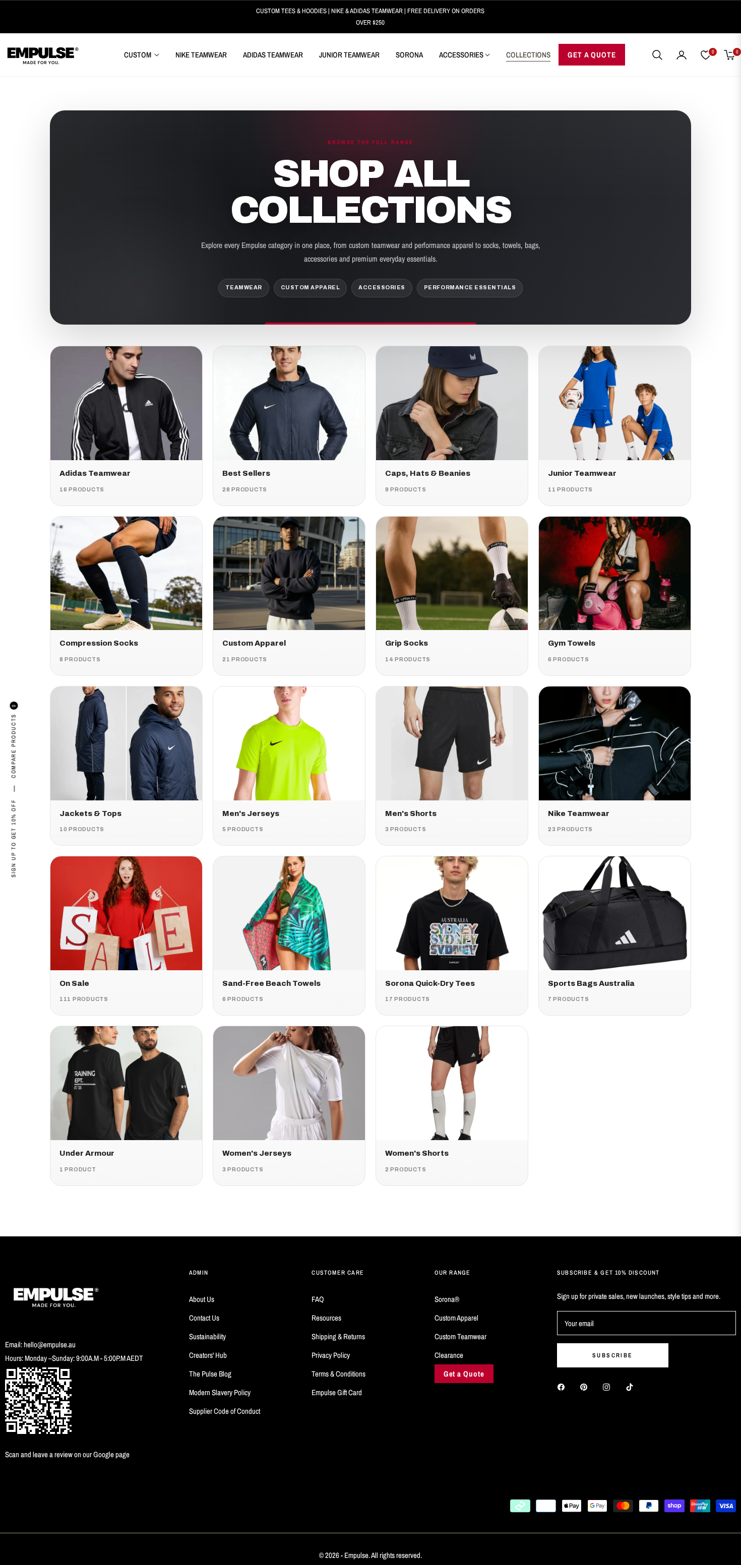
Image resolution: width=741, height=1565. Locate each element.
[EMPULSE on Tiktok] (632, 1386)
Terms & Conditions (338, 1373)
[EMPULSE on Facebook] (563, 1386)
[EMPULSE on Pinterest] (586, 1386)
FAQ (318, 1299)
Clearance (449, 1355)
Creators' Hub (208, 1355)
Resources (326, 1317)
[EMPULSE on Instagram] (608, 1386)
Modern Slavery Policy (220, 1392)
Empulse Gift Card (337, 1392)
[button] (657, 55)
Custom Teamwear (460, 1336)
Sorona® (447, 1299)
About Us (201, 1299)
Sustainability (207, 1336)
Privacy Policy (331, 1355)
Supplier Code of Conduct (224, 1411)
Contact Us (204, 1317)
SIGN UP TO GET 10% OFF (13, 838)
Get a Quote (464, 1373)
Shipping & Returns (338, 1336)
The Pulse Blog (210, 1373)
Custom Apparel (456, 1317)
